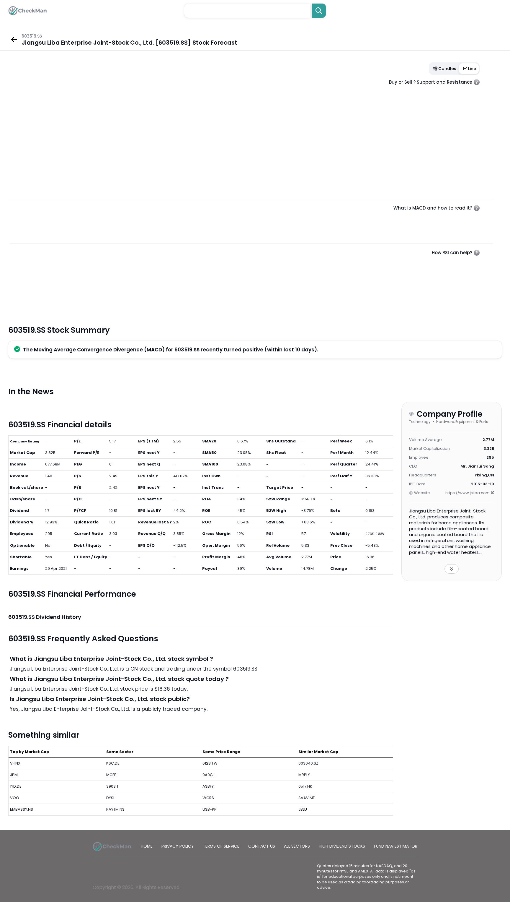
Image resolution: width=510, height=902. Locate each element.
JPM (14, 775)
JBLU (302, 809)
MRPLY (304, 775)
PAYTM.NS (115, 809)
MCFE (111, 775)
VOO (14, 798)
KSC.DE (113, 763)
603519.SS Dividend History (44, 617)
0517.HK (305, 786)
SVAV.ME (306, 798)
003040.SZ (308, 763)
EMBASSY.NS (21, 809)
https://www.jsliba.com (467, 493)
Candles (447, 69)
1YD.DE (16, 786)
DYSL (110, 798)
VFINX (15, 763)
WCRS (208, 798)
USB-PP (209, 809)
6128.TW (210, 763)
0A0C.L (208, 775)
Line (472, 69)
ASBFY (208, 786)
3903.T (112, 786)
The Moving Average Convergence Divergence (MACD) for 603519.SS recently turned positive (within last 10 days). (170, 349)
